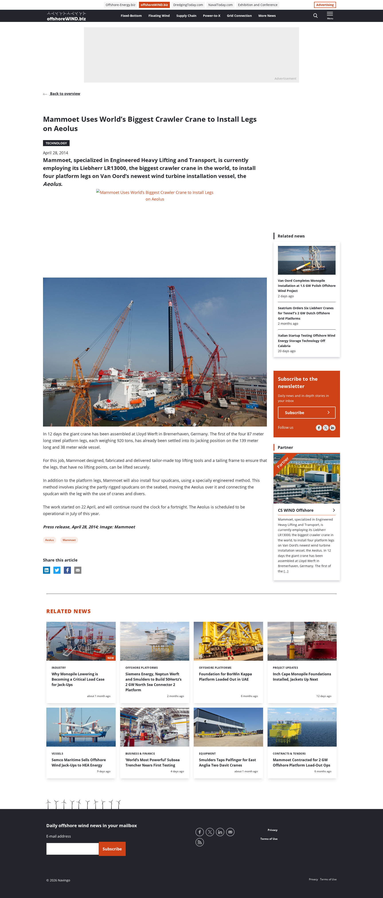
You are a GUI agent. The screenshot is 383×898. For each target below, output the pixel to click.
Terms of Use (268, 839)
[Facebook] (319, 428)
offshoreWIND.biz (154, 5)
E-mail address (58, 836)
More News (267, 16)
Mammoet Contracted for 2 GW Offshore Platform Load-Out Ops (301, 762)
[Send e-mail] (230, 832)
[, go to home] (66, 16)
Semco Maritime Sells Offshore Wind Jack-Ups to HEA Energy (79, 762)
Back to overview (64, 93)
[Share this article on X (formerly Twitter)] (57, 570)
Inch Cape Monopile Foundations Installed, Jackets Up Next (302, 677)
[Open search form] (315, 16)
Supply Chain (186, 16)
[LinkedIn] (333, 428)
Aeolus (49, 540)
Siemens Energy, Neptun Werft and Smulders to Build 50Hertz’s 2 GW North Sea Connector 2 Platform (153, 682)
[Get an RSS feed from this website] (199, 842)
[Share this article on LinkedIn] (46, 570)
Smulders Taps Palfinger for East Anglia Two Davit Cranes (227, 762)
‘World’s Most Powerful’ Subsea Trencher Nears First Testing (152, 762)
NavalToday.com (220, 5)
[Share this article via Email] (77, 570)
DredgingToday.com (188, 5)
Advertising (325, 5)
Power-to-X (211, 16)
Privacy (272, 830)
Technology (56, 143)
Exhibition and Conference (257, 5)
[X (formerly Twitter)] (326, 428)
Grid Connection (239, 16)
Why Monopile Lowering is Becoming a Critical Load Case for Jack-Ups (78, 679)
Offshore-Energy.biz (120, 5)
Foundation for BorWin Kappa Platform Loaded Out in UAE (225, 677)
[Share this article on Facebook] (67, 570)
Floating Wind (159, 16)
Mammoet (69, 540)
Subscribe (294, 412)
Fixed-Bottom (131, 16)
